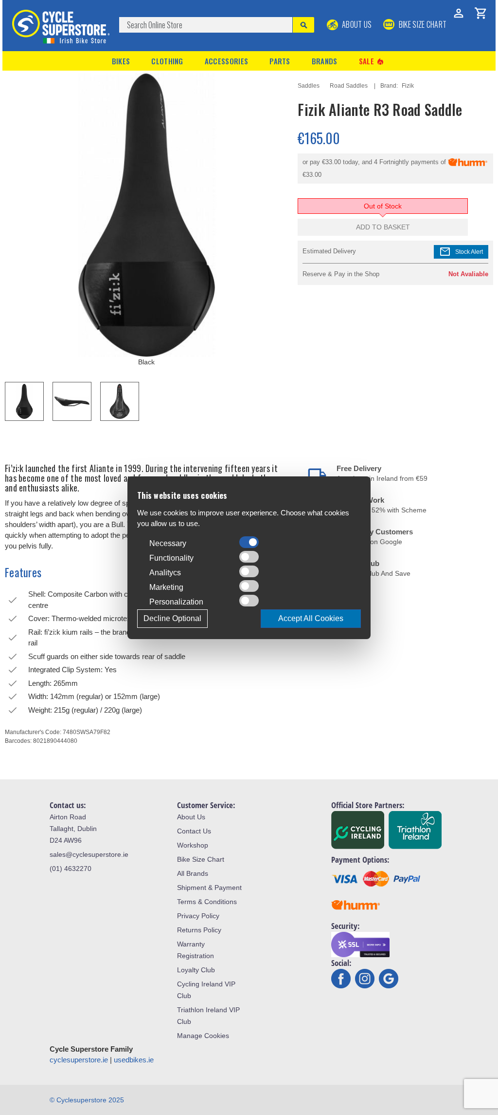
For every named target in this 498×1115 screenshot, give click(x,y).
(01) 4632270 (70, 868)
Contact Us (194, 831)
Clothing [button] (167, 61)
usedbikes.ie (134, 1060)
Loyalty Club (196, 970)
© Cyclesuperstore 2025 (87, 1100)
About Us (356, 24)
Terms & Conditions (207, 902)
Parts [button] (279, 61)
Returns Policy (199, 930)
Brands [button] (325, 61)
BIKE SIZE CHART (421, 24)
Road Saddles (349, 85)
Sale (372, 61)
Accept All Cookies (310, 618)
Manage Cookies (203, 1035)
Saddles (309, 85)
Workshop (192, 845)
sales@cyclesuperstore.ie (89, 854)
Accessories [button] (226, 61)
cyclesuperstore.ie (79, 1060)
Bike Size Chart (200, 859)
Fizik (408, 85)
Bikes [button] (121, 61)
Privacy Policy (198, 916)
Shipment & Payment (209, 887)
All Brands (192, 873)
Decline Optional (172, 618)
